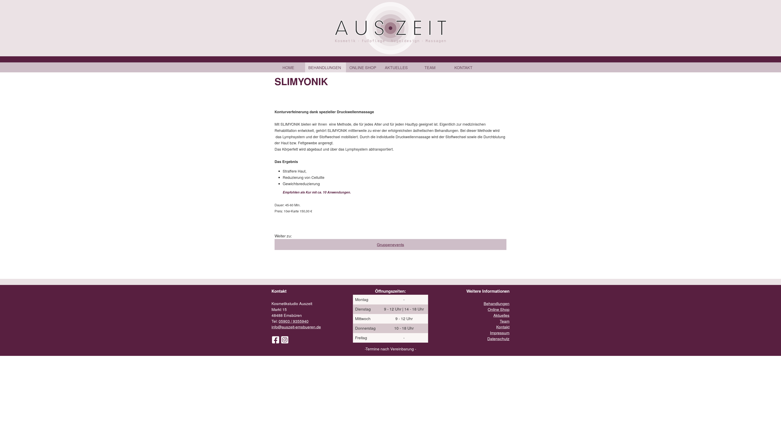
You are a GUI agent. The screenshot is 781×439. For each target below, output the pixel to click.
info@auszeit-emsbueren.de (296, 326)
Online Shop (362, 67)
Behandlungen (324, 67)
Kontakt (463, 67)
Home (288, 67)
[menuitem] (288, 67)
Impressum (499, 332)
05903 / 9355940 (294, 321)
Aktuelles (396, 67)
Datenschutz (498, 338)
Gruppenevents (390, 244)
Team (429, 67)
